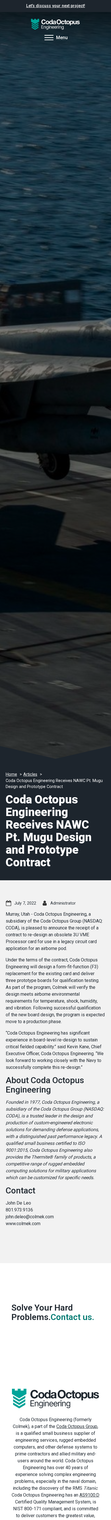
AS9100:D (89, 1495)
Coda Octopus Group (76, 1426)
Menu (62, 37)
